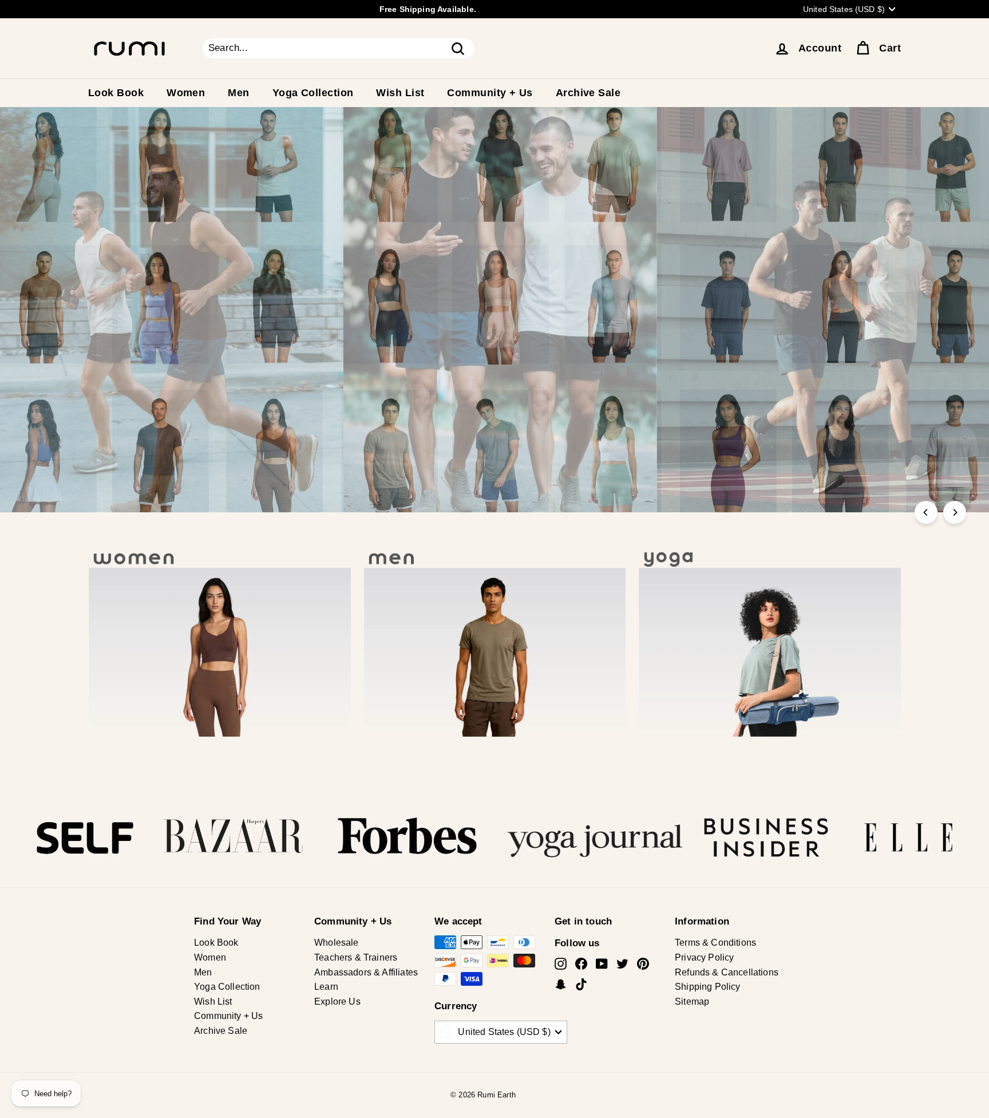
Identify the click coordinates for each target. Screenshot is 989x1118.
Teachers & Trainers (355, 957)
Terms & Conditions (715, 942)
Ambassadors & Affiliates (366, 972)
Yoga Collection (313, 92)
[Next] (954, 512)
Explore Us (337, 1001)
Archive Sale (588, 92)
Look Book (116, 92)
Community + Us (489, 92)
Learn (326, 986)
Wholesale (336, 942)
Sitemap (692, 1001)
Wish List (400, 92)
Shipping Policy (708, 986)
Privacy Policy (704, 957)
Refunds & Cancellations (726, 972)
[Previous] (926, 512)
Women (186, 92)
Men (238, 92)
